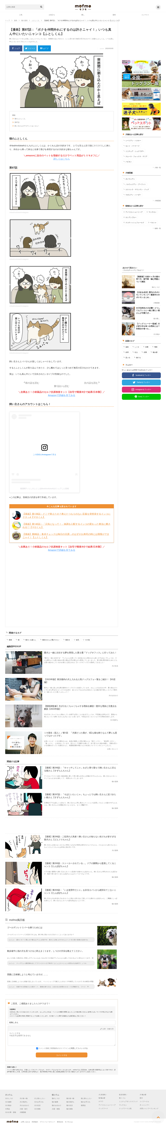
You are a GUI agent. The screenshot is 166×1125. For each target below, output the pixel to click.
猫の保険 (69, 1109)
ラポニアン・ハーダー (133, 195)
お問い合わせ (25, 1122)
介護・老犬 (23, 1109)
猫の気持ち (70, 1102)
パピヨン (129, 161)
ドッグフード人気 (125, 1108)
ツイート (31, 48)
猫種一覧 (158, 228)
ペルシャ (153, 222)
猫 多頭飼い (123, 1094)
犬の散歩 (8, 1105)
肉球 (127, 352)
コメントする (61, 1055)
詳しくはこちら (61, 158)
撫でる (138, 357)
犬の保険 (37, 1109)
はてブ (46, 48)
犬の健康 (8, 1102)
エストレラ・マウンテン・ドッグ (137, 189)
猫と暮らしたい (86, 1098)
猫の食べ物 (70, 1098)
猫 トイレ (122, 1098)
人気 (20, 14)
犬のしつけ (9, 1098)
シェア (17, 48)
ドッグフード (103, 1108)
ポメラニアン (130, 179)
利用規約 (35, 1122)
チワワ (101, 1101)
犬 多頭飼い (103, 1094)
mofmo (83, 7)
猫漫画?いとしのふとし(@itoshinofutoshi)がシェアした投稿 (44, 488)
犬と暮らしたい (39, 1098)
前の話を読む (32, 382)
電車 (155, 347)
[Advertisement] (61, 589)
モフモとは (69, 1122)
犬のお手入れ (39, 1102)
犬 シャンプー (144, 1105)
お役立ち (52, 14)
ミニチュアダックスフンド (128, 1101)
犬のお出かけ (24, 1105)
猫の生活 (69, 1105)
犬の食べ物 (23, 1098)
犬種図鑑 (158, 200)
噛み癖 (155, 352)
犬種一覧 (158, 167)
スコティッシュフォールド (135, 222)
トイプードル (144, 1101)
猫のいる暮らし (30, 640)
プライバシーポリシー (47, 1122)
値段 (127, 347)
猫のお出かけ (56, 1105)
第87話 (17, 122)
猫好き (67, 640)
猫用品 (83, 1105)
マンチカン (152, 212)
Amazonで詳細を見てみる (61, 395)
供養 (145, 352)
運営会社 (60, 1122)
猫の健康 (55, 1102)
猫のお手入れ (85, 1102)
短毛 (77, 640)
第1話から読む (61, 386)
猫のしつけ (56, 1098)
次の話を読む (91, 382)
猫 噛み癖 (102, 1098)
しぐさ (137, 347)
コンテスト (145, 14)
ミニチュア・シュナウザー (135, 151)
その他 (87, 640)
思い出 (128, 357)
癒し (83, 14)
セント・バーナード (133, 146)
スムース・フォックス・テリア (136, 156)
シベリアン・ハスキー (133, 140)
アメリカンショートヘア (134, 212)
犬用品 (7, 1109)
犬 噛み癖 (143, 1094)
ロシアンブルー (131, 217)
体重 (146, 347)
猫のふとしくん (20, 119)
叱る (136, 352)
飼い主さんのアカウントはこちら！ (27, 126)
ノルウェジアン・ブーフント (136, 184)
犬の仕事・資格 (10, 1112)
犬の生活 (37, 1105)
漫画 (114, 14)
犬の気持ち (23, 1102)
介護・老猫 (56, 1109)
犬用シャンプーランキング (149, 1108)
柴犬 (141, 1098)
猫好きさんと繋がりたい (50, 640)
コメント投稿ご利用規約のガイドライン (54, 1048)
